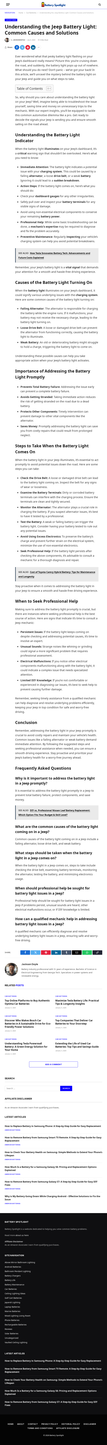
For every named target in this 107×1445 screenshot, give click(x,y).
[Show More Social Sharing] (38, 47)
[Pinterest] (7, 85)
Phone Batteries (12, 1320)
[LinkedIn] (7, 77)
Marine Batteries (12, 1311)
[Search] (99, 4)
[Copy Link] (7, 99)
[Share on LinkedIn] (33, 47)
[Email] (7, 92)
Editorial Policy (71, 1424)
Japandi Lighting (12, 1302)
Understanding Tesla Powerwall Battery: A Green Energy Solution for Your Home (26, 1046)
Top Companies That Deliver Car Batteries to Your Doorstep (74, 1022)
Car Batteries (31, 13)
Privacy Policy (49, 1424)
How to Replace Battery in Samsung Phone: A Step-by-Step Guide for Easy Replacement (53, 1126)
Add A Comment (53, 1064)
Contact (33, 1424)
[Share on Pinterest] (27, 47)
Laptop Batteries (12, 1306)
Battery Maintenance (14, 1284)
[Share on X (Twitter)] (22, 47)
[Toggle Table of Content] (47, 88)
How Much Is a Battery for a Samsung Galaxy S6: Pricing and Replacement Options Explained (51, 1168)
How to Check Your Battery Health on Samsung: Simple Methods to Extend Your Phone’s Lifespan (53, 1154)
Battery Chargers (13, 1275)
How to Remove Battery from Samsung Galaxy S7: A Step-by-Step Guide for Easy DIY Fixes (51, 1183)
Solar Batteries (11, 1333)
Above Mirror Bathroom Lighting (20, 1262)
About (20, 1424)
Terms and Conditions (40, 1428)
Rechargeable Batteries (16, 1324)
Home (21, 13)
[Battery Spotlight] (53, 4)
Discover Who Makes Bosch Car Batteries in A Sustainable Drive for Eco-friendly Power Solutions (28, 1023)
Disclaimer (90, 1424)
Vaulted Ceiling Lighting (16, 1342)
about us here (22, 1235)
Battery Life (10, 1280)
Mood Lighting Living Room (17, 1315)
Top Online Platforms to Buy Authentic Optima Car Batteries (27, 1002)
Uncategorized (11, 1338)
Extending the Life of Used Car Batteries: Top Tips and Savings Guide (77, 1045)
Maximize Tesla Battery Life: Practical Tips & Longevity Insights (77, 1002)
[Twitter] (7, 70)
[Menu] (8, 4)
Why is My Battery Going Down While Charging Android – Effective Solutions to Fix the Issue (52, 1198)
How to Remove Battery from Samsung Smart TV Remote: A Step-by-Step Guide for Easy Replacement (53, 1139)
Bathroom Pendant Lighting (18, 1271)
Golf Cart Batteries (13, 1298)
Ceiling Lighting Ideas (15, 1293)
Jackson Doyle (19, 40)
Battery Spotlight (57, 1435)
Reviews (8, 1329)
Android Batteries (12, 1130)
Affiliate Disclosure (68, 1428)
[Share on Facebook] (16, 47)
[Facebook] (7, 63)
